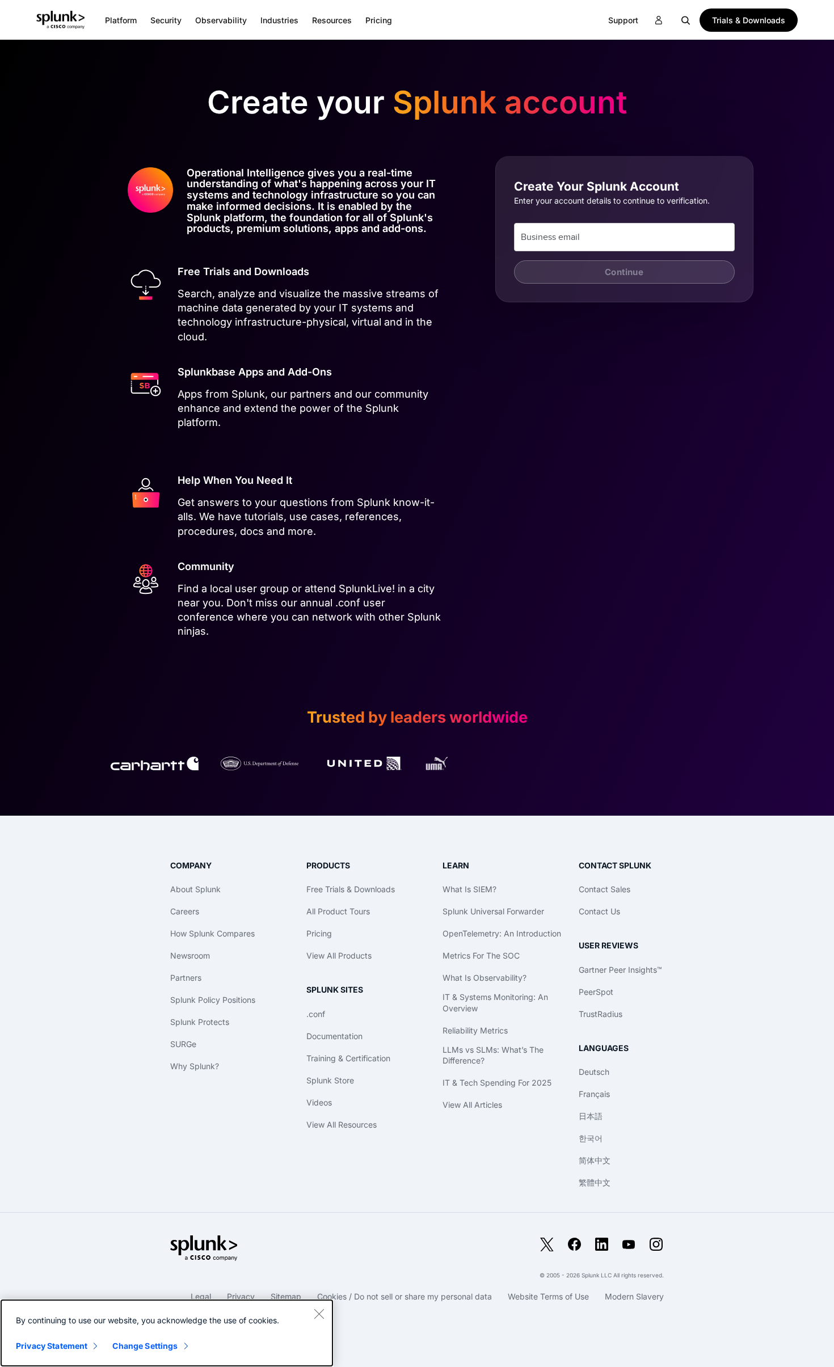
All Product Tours (338, 911)
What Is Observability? (484, 977)
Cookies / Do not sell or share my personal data (404, 1296)
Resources (332, 20)
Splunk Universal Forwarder (493, 911)
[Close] (319, 1313)
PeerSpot (596, 992)
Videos (319, 1102)
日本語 (591, 1116)
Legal (201, 1296)
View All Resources (341, 1124)
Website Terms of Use (548, 1296)
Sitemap (286, 1296)
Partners (185, 977)
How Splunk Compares (212, 933)
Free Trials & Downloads (350, 889)
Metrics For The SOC (481, 955)
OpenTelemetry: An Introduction (502, 933)
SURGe (183, 1044)
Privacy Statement (51, 1346)
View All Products (339, 955)
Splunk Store (330, 1080)
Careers (184, 911)
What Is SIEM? (469, 889)
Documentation (334, 1036)
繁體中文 (594, 1182)
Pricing (319, 933)
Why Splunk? (194, 1066)
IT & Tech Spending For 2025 (497, 1082)
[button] (121, 20)
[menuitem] (121, 20)
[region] (167, 1333)
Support (623, 20)
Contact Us (599, 911)
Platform (121, 20)
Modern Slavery (634, 1296)
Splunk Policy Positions (212, 1000)
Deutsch (594, 1072)
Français (594, 1094)
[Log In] (658, 20)
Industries (279, 20)
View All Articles (472, 1104)
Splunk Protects (199, 1022)
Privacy (241, 1296)
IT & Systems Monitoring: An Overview (495, 1002)
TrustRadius (600, 1014)
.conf (315, 1014)
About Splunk (195, 889)
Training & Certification (348, 1058)
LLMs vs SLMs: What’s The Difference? (493, 1055)
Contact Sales (604, 889)
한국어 (591, 1138)
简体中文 (594, 1160)
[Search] (686, 20)
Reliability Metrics (475, 1030)
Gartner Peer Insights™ (620, 969)
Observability (221, 20)
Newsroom (190, 955)
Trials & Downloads (748, 20)
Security (166, 20)
